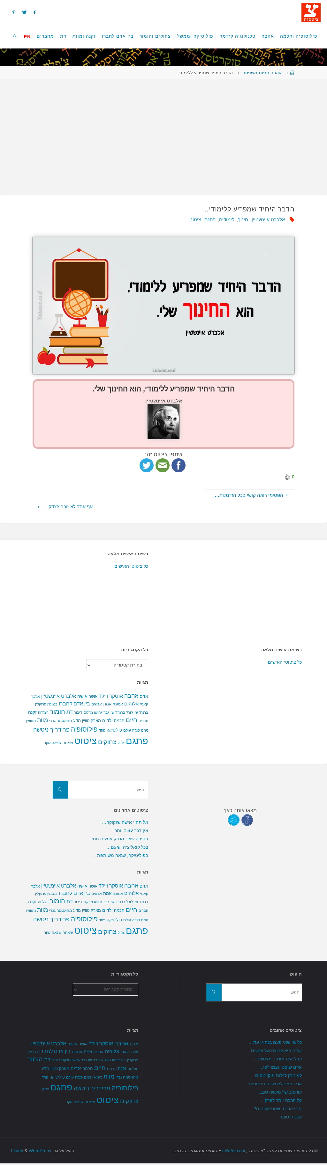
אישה (82, 696)
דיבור (78, 712)
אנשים (96, 704)
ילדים (107, 720)
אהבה (131, 695)
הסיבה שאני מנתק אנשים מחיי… (117, 839)
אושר (93, 696)
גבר (106, 712)
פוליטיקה (114, 730)
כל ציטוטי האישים (131, 566)
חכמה (119, 720)
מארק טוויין (91, 720)
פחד (102, 730)
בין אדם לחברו (74, 703)
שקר (47, 743)
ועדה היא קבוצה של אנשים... (274, 1050)
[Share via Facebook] (178, 465)
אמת (107, 704)
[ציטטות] (311, 12)
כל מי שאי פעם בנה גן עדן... (275, 1042)
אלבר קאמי (129, 1052)
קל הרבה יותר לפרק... (281, 1100)
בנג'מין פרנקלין (46, 704)
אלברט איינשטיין (268, 219)
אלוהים (131, 703)
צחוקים (107, 742)
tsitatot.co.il (233, 1150)
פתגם (210, 219)
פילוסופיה (84, 729)
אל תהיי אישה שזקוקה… (125, 822)
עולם (127, 730)
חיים (131, 720)
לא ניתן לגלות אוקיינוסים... (276, 1075)
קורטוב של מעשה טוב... (279, 1092)
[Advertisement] (163, 133)
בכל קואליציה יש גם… (127, 847)
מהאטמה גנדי (60, 721)
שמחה (68, 743)
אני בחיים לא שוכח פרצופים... (273, 1083)
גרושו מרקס (93, 712)
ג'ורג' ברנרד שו (121, 712)
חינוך (243, 219)
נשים (144, 730)
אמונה (118, 704)
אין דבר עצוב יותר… (129, 830)
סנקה (136, 730)
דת (69, 712)
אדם (144, 696)
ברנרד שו (141, 712)
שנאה (56, 743)
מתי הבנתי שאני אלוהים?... (276, 1108)
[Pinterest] (14, 12)
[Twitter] (24, 12)
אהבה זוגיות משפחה (262, 72)
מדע (77, 720)
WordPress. (30, 1150)
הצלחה (43, 712)
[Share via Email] (163, 465)
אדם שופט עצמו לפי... (280, 1067)
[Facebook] (34, 12)
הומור (57, 711)
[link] (15, 36)
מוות (42, 720)
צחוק (121, 743)
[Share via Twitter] (147, 465)
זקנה (32, 712)
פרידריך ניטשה (51, 729)
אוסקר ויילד (111, 696)
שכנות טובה (290, 1117)
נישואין (31, 721)
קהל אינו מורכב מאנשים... (277, 1059)
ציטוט (195, 219)
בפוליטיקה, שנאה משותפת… (120, 855)
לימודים (226, 219)
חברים (143, 721)
